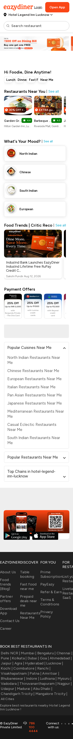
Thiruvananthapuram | (38, 683)
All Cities (7, 699)
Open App (57, 7)
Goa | (44, 658)
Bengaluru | (46, 653)
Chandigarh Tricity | (17, 693)
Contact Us (10, 621)
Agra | (19, 663)
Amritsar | (50, 673)
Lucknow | (54, 663)
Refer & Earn (51, 592)
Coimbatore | (24, 668)
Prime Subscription (51, 574)
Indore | (32, 678)
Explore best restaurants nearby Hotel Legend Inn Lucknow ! (35, 707)
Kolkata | (19, 658)
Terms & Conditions (49, 601)
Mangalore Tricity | (51, 693)
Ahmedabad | (61, 658)
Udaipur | (8, 688)
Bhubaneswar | (13, 678)
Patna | (35, 673)
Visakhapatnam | (15, 673)
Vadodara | (10, 683)
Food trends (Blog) (5, 584)
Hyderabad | (35, 663)
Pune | (6, 658)
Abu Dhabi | (42, 688)
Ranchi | (43, 668)
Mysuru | (64, 678)
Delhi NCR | (10, 653)
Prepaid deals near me (28, 601)
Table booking (27, 574)
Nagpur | (64, 683)
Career (6, 628)
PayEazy (47, 584)
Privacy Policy (46, 614)
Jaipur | (7, 663)
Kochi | (7, 668)
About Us (8, 572)
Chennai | (64, 653)
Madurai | (24, 688)
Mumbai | (28, 653)
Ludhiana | (48, 678)
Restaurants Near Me (30, 615)
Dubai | (33, 658)
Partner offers (6, 598)
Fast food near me (28, 586)
